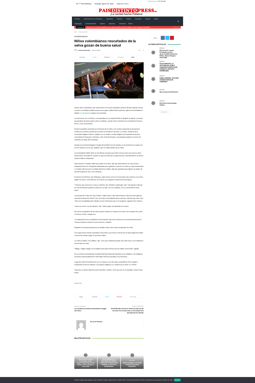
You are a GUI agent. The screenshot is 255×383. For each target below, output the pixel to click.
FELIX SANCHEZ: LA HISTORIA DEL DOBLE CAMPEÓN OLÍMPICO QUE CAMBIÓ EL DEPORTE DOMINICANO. (109, 362)
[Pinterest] (172, 38)
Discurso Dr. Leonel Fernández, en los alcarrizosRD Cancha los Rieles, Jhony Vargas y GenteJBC (118, 27)
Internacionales (83, 32)
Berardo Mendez (84, 50)
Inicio (75, 32)
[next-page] (78, 372)
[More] (139, 57)
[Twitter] (167, 38)
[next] (177, 27)
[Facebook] (163, 38)
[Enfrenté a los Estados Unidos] (153, 103)
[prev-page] (75, 372)
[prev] (174, 27)
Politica (85, 356)
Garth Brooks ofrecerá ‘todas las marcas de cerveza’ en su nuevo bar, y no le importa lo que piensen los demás (127, 311)
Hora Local (152, 1)
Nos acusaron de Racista (169, 92)
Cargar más (164, 112)
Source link (78, 283)
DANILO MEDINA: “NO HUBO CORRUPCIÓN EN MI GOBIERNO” (132, 364)
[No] (253, 380)
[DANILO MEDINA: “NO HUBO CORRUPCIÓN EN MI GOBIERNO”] (132, 355)
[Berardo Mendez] (75, 50)
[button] (178, 21)
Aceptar (177, 380)
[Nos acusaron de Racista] (153, 91)
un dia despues (85, 113)
